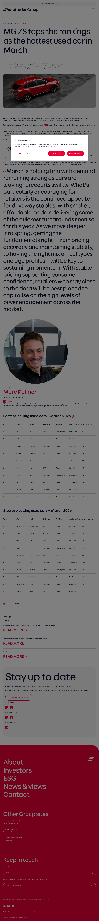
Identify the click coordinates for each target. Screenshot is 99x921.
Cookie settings (23, 153)
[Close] (84, 138)
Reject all (56, 153)
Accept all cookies (75, 153)
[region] (49, 148)
